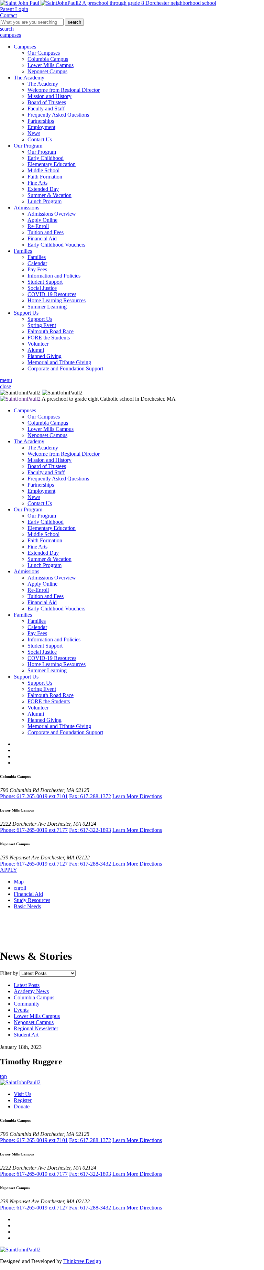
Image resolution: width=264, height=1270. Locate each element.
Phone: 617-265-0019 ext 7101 (34, 796)
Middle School (43, 170)
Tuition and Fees (46, 232)
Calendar (37, 263)
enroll (20, 888)
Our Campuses (44, 53)
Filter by (9, 973)
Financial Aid (42, 238)
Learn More (126, 796)
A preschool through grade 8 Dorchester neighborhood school (148, 3)
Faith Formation (45, 177)
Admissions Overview (52, 214)
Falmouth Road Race (51, 331)
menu (6, 380)
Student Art (26, 1035)
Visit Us (22, 1094)
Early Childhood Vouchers (56, 245)
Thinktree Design (82, 1261)
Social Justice (42, 288)
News (34, 133)
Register (23, 1100)
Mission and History (50, 96)
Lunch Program (45, 201)
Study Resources (32, 900)
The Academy (29, 77)
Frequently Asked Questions (58, 115)
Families (23, 251)
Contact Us (40, 139)
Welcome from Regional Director (64, 90)
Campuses (25, 47)
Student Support (45, 282)
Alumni (36, 350)
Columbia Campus (48, 59)
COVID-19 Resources (52, 294)
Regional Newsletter (36, 1028)
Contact (8, 15)
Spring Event (42, 325)
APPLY (8, 870)
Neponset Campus (47, 71)
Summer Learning (47, 307)
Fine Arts (37, 183)
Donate (22, 1106)
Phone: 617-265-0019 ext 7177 (34, 830)
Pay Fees (37, 269)
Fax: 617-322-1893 (90, 830)
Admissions (26, 207)
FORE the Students (49, 337)
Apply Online (42, 220)
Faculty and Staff (46, 108)
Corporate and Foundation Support (65, 368)
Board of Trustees (47, 102)
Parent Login (14, 9)
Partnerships (41, 121)
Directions (151, 796)
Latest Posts (27, 985)
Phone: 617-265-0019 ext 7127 (34, 864)
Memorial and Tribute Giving (59, 362)
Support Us (26, 313)
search (74, 22)
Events (21, 1010)
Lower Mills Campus (51, 65)
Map (19, 881)
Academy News (31, 991)
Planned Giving (45, 356)
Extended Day (43, 189)
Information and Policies (54, 276)
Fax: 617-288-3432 (90, 864)
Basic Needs (27, 906)
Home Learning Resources (57, 300)
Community (27, 1004)
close (5, 386)
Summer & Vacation (50, 195)
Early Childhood (46, 158)
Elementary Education (52, 164)
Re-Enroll (38, 226)
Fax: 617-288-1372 (90, 796)
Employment (41, 127)
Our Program (28, 146)
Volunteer (38, 344)
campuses (10, 35)
